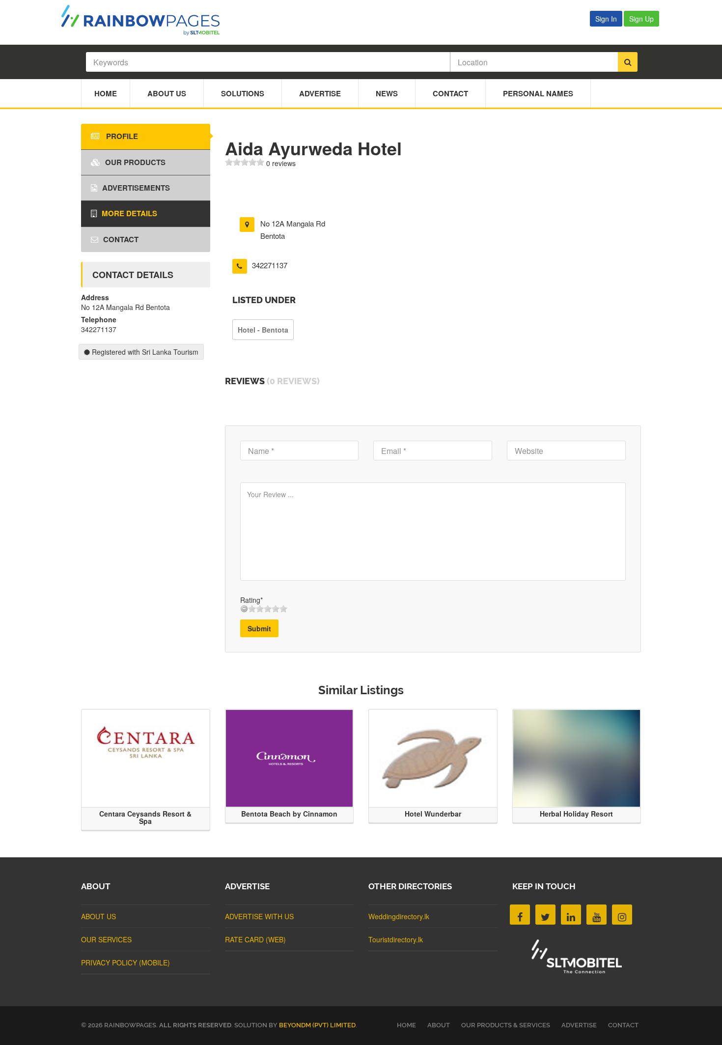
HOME (406, 1025)
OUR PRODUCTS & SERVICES (505, 1025)
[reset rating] (244, 609)
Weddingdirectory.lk (398, 916)
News (387, 93)
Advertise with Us (259, 916)
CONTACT (623, 1025)
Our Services (106, 939)
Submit (259, 628)
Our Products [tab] (135, 162)
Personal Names (538, 93)
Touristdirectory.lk (395, 939)
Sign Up (641, 19)
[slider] (244, 162)
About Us (166, 93)
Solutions (242, 93)
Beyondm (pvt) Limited (317, 1025)
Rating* (251, 600)
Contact (450, 93)
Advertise (320, 93)
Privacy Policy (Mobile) (125, 962)
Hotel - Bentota (263, 330)
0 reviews (281, 163)
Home (105, 93)
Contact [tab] (121, 239)
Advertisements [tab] (136, 187)
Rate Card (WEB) (255, 939)
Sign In (606, 19)
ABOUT (438, 1025)
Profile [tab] (121, 136)
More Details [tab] (129, 213)
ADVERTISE (579, 1025)
